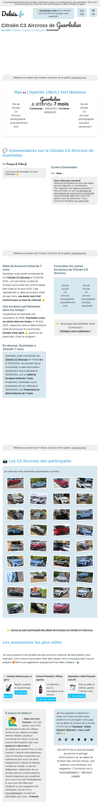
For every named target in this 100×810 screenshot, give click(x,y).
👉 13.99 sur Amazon (15, 694)
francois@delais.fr (14, 793)
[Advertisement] (50, 56)
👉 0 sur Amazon (77, 696)
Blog (82, 10)
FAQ (82, 14)
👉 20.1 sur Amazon (46, 699)
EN (93, 14)
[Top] (94, 801)
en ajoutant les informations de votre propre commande (74, 191)
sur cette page (81, 201)
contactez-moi (78, 77)
